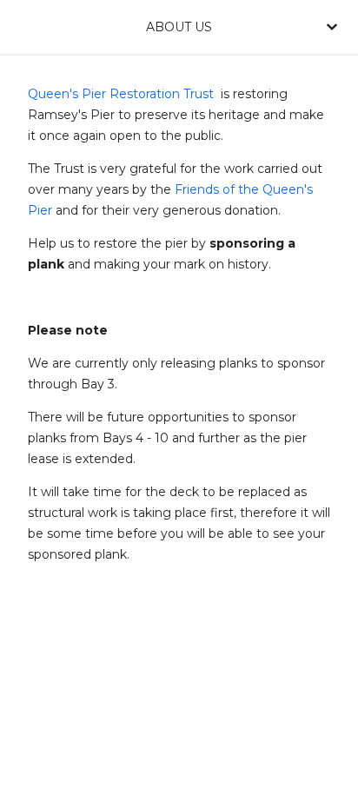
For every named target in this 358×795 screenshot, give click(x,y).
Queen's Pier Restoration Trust (121, 94)
